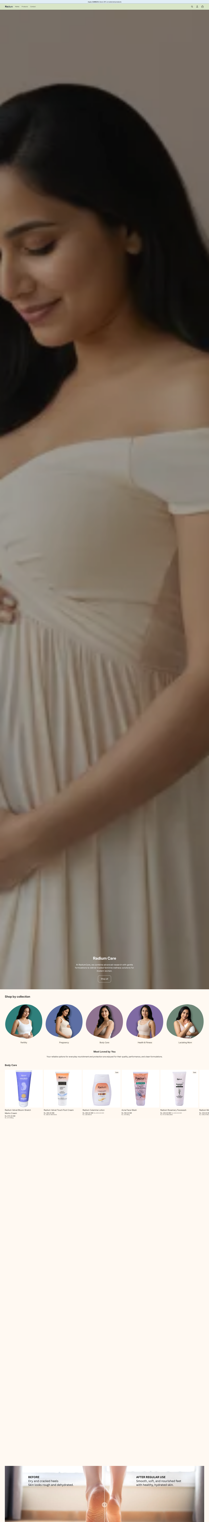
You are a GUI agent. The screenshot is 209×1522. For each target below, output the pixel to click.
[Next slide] (201, 1094)
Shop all (104, 979)
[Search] (192, 6)
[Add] (39, 1104)
